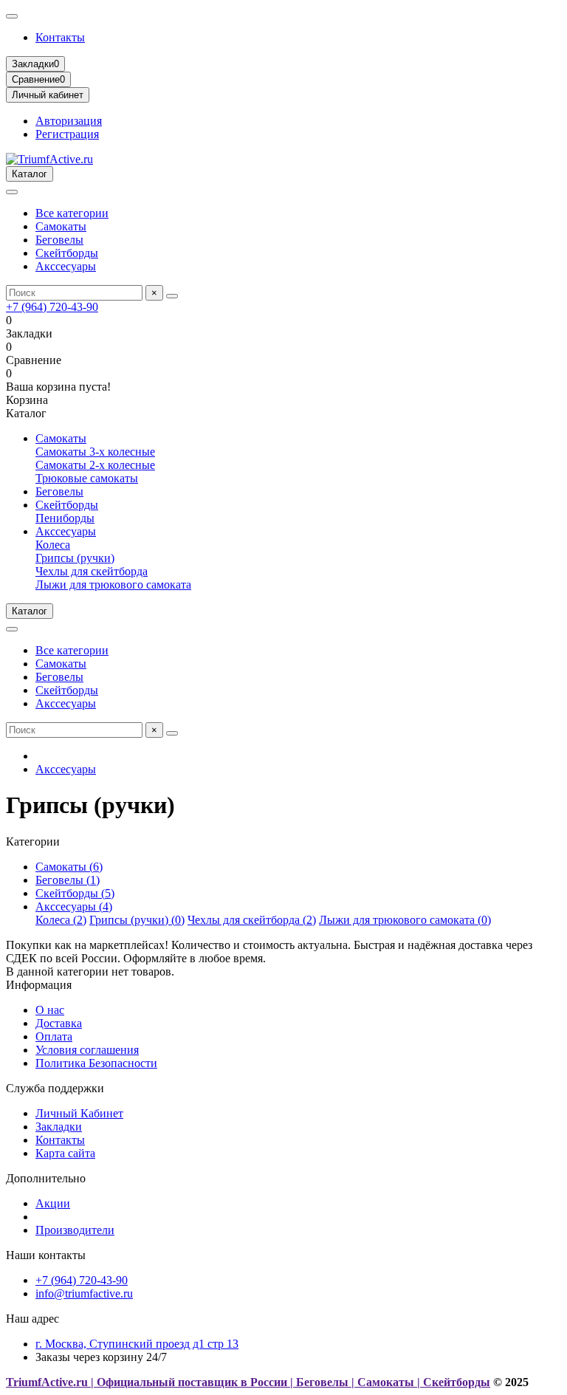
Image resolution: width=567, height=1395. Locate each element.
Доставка (58, 1023)
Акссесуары (65, 266)
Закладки (58, 1126)
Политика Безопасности (96, 1063)
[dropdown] (12, 16)
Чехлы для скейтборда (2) (252, 920)
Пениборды (64, 518)
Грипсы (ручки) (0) (137, 920)
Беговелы (59, 239)
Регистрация (67, 134)
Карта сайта (65, 1153)
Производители (74, 1230)
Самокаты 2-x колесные (95, 465)
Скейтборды (66, 253)
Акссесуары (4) (73, 906)
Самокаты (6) (69, 866)
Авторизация (68, 120)
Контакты (60, 37)
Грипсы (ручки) (74, 558)
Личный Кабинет (79, 1113)
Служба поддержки (55, 1088)
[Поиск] (172, 296)
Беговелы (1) (67, 880)
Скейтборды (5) (74, 893)
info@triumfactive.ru (84, 1293)
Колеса (52, 544)
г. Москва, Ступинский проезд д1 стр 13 (136, 1343)
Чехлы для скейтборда (91, 571)
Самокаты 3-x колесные (95, 451)
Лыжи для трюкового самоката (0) (405, 920)
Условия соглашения (87, 1049)
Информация (39, 984)
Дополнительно (46, 1178)
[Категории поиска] (12, 192)
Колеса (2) (60, 920)
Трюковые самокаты (86, 478)
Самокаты (60, 226)
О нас (49, 1010)
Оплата (53, 1036)
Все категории (72, 213)
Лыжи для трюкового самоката (113, 584)
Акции (52, 1203)
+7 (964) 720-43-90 (52, 307)
